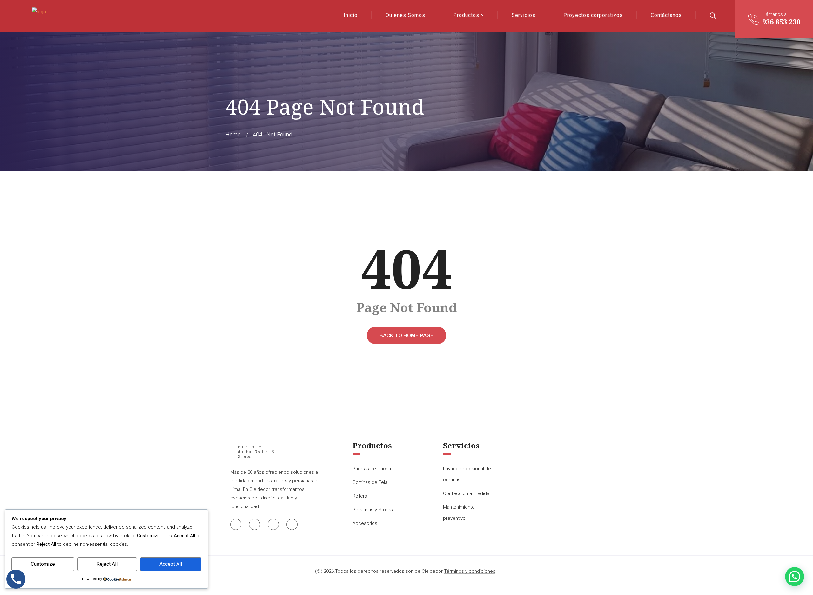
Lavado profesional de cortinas (467, 474)
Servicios (523, 15)
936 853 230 (781, 21)
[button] (794, 576)
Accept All (170, 564)
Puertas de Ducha (372, 469)
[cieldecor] (39, 11)
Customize (43, 564)
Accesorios (365, 523)
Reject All (107, 564)
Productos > (468, 15)
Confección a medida (466, 493)
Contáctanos (666, 15)
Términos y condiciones (469, 571)
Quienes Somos (405, 15)
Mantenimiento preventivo (459, 512)
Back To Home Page (406, 335)
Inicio (351, 15)
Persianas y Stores (373, 509)
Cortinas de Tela (370, 482)
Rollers (360, 496)
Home (233, 134)
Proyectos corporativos (593, 15)
